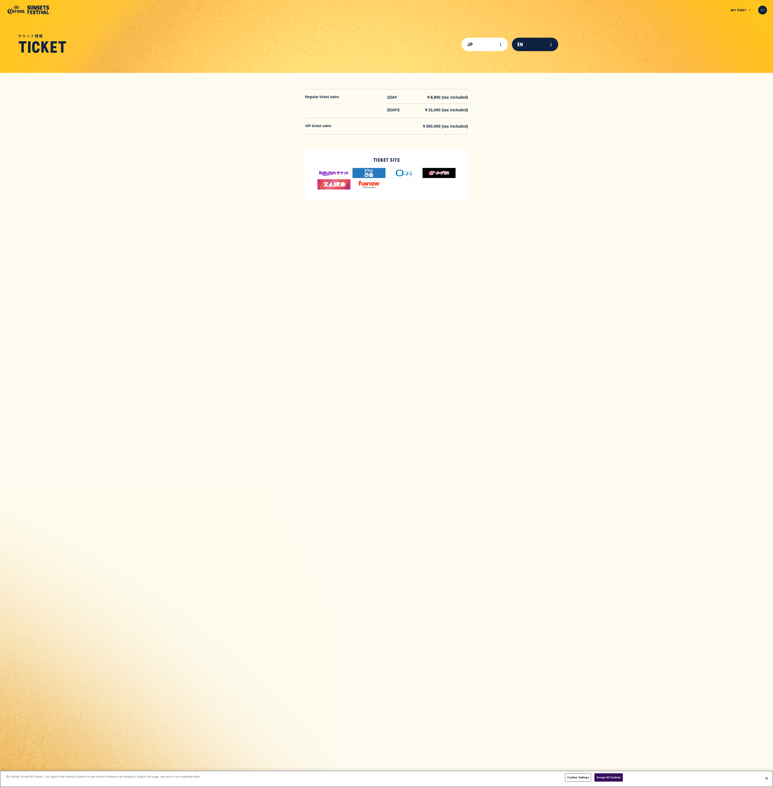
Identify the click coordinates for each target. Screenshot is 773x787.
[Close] (766, 778)
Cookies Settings (578, 777)
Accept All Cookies (609, 777)
